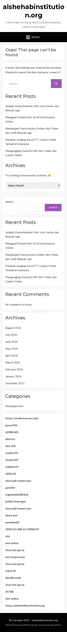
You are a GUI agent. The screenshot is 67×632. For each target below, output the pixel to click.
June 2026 (11, 341)
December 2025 (14, 383)
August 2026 (13, 327)
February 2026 (14, 369)
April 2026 (11, 355)
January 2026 (13, 376)
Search (9, 201)
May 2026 (11, 348)
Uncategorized (14, 406)
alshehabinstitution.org (45, 620)
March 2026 (12, 362)
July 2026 (11, 334)
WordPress (56, 625)
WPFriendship (31, 625)
